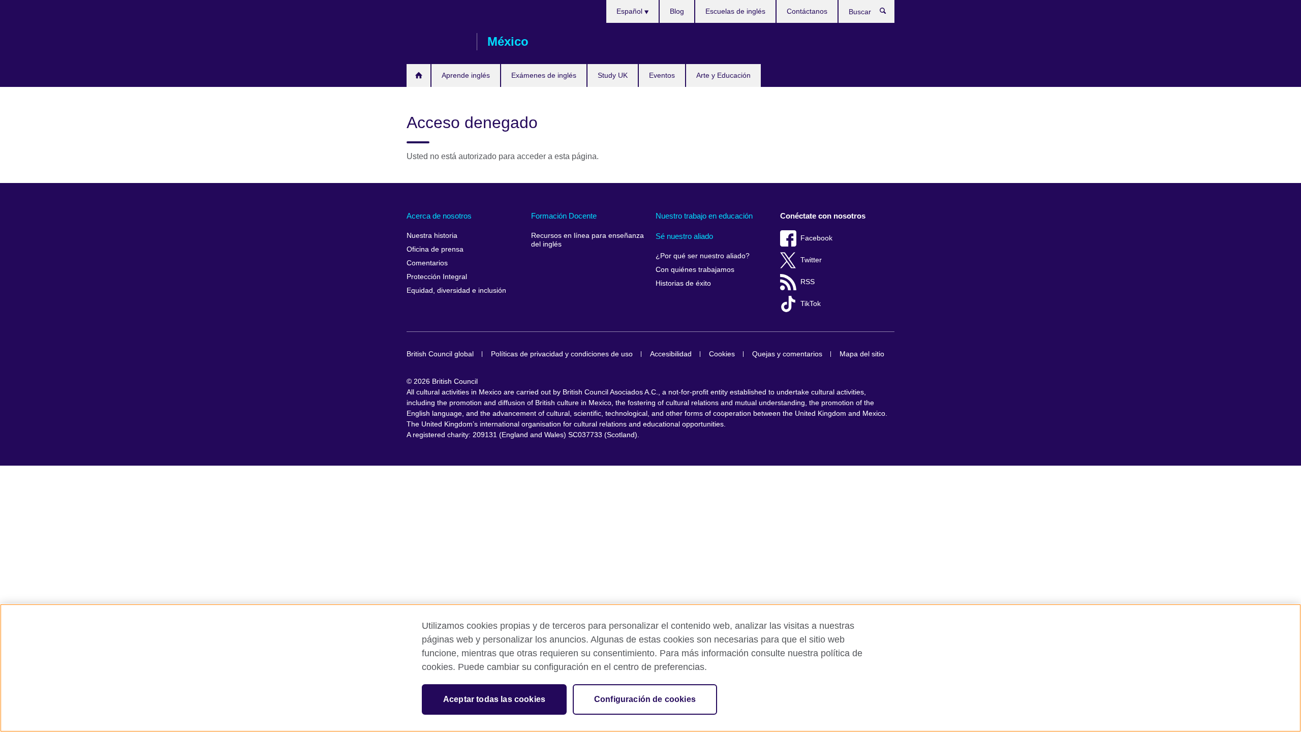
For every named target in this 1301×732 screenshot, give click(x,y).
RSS (807, 282)
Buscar (888, 13)
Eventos (662, 75)
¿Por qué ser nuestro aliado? (703, 256)
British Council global (440, 354)
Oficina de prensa (435, 249)
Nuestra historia (432, 235)
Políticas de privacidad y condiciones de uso (562, 354)
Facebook (816, 238)
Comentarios (427, 263)
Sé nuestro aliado (684, 236)
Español (630, 11)
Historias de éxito (683, 283)
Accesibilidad (671, 354)
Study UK (613, 75)
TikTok (810, 304)
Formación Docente (564, 215)
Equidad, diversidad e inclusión (456, 290)
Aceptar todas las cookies (494, 699)
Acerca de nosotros (439, 215)
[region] (650, 668)
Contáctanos (807, 11)
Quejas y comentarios (787, 354)
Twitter (811, 260)
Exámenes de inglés (543, 75)
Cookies (722, 354)
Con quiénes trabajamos (695, 269)
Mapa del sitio (862, 354)
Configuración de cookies (645, 699)
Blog (677, 11)
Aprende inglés (466, 75)
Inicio (418, 75)
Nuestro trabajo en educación (704, 215)
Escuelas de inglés (735, 11)
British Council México (437, 41)
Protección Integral (437, 277)
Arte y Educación (723, 75)
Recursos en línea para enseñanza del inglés (587, 240)
